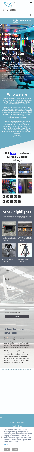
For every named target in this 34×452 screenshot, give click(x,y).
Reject (15, 449)
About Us (17, 135)
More (6, 444)
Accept (7, 449)
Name (7, 270)
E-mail (7, 279)
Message (8, 288)
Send (17, 317)
